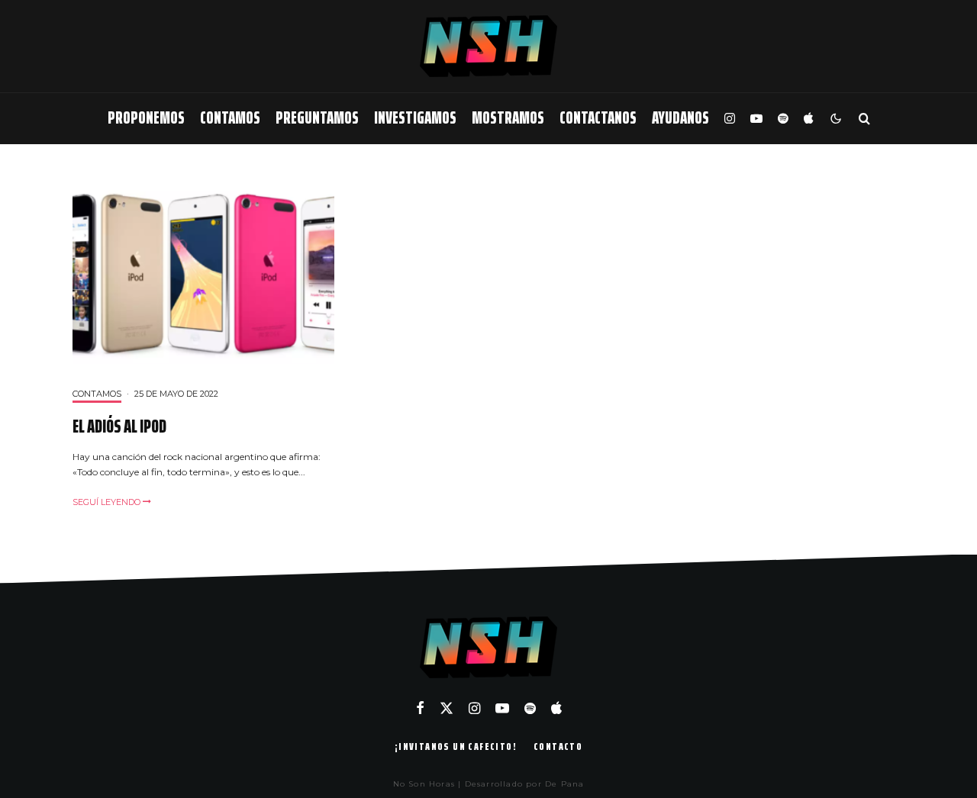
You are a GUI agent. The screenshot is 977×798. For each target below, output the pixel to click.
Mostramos (508, 118)
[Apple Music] (808, 118)
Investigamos (415, 118)
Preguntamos (317, 118)
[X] (446, 708)
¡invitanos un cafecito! (456, 746)
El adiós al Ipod (119, 427)
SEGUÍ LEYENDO (108, 502)
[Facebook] (420, 708)
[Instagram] (730, 118)
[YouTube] (756, 118)
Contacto (558, 746)
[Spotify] (783, 118)
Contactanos (598, 118)
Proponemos (146, 118)
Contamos (230, 118)
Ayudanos (680, 118)
